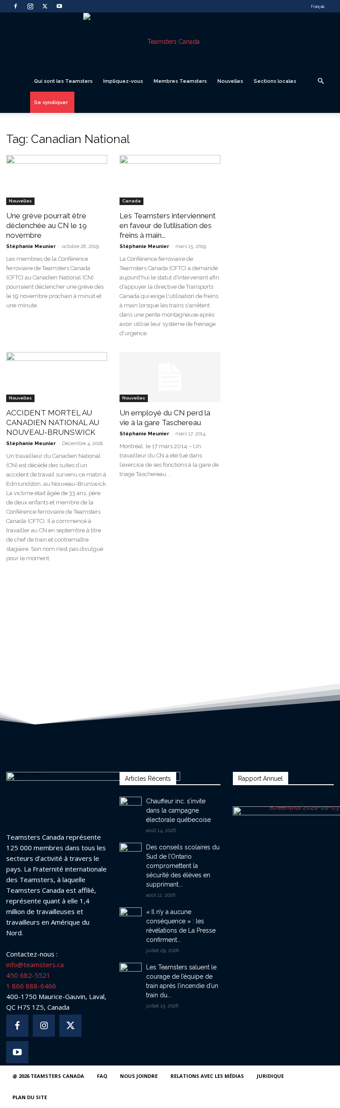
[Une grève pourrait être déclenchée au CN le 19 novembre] (56, 180)
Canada (131, 200)
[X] (44, 6)
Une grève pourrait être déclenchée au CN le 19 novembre (46, 225)
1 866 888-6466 (31, 985)
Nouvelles (230, 81)
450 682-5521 (28, 975)
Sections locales (275, 81)
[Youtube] (59, 6)
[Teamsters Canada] (170, 41)
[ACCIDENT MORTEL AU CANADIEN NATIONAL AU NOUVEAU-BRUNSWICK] (56, 377)
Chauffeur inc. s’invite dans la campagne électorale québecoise (178, 810)
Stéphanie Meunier (31, 246)
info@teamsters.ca (35, 964)
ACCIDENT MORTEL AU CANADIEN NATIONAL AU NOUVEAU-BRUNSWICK (52, 422)
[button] (320, 81)
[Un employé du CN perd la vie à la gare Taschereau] (170, 377)
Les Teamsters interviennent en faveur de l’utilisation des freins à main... (168, 225)
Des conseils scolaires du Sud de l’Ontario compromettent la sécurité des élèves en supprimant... (183, 866)
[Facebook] (15, 6)
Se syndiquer (51, 102)
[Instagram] (30, 6)
